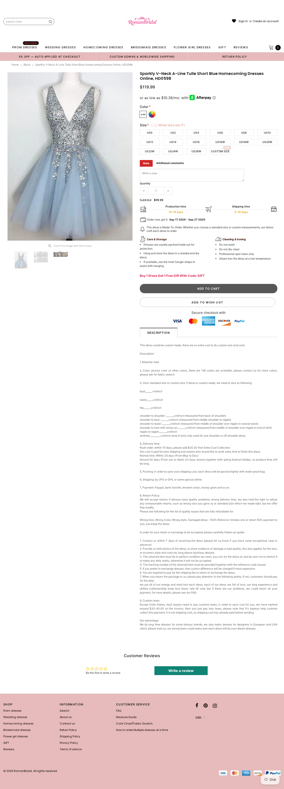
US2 (173, 132)
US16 (196, 142)
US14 (173, 142)
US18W (244, 142)
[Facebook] (196, 705)
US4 (196, 132)
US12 (149, 142)
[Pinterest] (205, 705)
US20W (267, 142)
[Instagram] (215, 705)
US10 (267, 132)
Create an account (266, 21)
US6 (220, 132)
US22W (149, 151)
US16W (220, 142)
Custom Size (220, 151)
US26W (196, 151)
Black (27, 64)
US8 (244, 132)
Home (15, 64)
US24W (173, 151)
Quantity (145, 183)
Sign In (243, 21)
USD (198, 717)
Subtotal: (146, 200)
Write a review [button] (181, 670)
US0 (149, 132)
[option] (49, 56)
